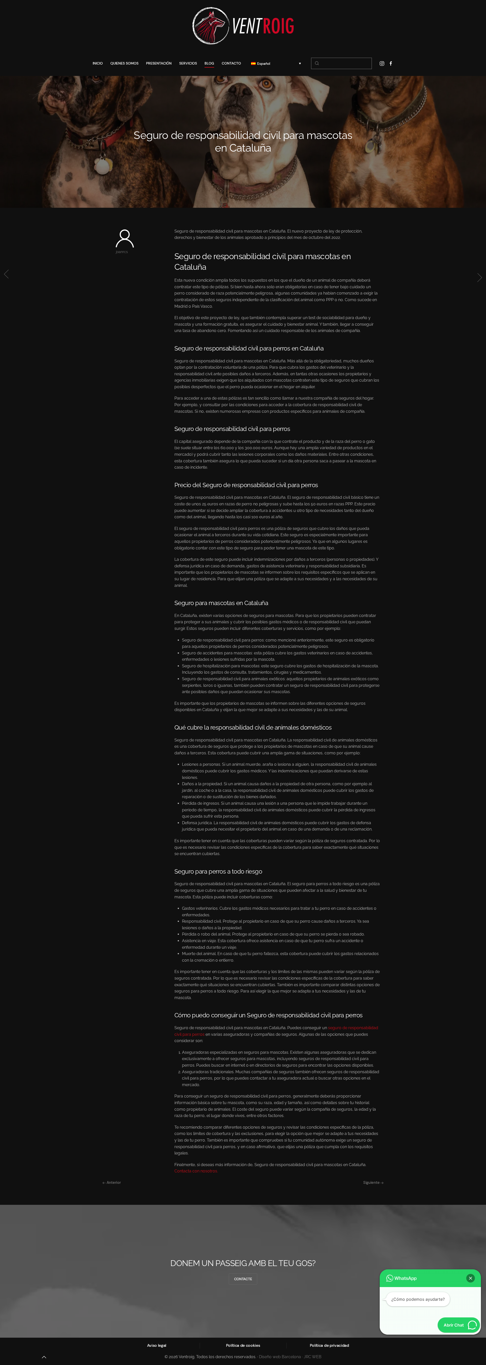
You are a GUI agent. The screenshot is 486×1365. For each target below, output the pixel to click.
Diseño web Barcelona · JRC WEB (290, 1356)
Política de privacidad (329, 1345)
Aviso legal (156, 1345)
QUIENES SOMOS (124, 63)
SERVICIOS (188, 63)
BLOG (209, 63)
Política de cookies (243, 1345)
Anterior (113, 1182)
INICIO (98, 63)
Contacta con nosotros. (196, 1171)
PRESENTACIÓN (159, 63)
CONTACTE (243, 1279)
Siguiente (371, 1182)
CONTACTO (231, 63)
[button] (470, 1278)
